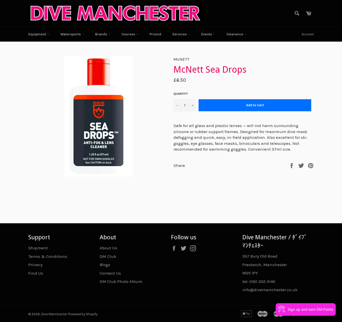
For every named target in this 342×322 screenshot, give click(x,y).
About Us (108, 247)
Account (308, 34)
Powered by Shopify (82, 314)
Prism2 (155, 34)
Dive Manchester (54, 314)
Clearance (235, 34)
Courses (128, 34)
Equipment (37, 34)
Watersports (71, 34)
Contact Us (110, 273)
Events (207, 34)
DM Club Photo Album (121, 281)
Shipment (38, 247)
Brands (101, 34)
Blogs (105, 264)
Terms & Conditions (47, 256)
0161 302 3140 (262, 281)
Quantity (181, 93)
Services (180, 34)
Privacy (35, 264)
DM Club (108, 256)
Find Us (35, 273)
